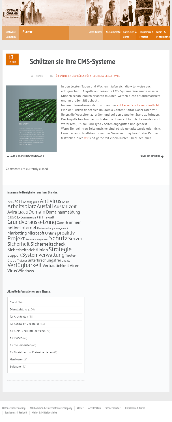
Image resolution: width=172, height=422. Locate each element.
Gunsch (62, 223)
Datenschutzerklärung (14, 408)
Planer (80, 408)
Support (14, 255)
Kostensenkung (45, 228)
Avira (12, 212)
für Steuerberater (96, 76)
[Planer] (52, 13)
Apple (65, 202)
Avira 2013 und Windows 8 (27, 156)
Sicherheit (18, 244)
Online (50, 233)
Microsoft (36, 233)
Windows (25, 271)
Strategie (60, 250)
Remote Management (37, 239)
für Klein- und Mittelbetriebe (27, 331)
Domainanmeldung (63, 212)
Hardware (16, 360)
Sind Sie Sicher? (150, 156)
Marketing (17, 233)
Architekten (94, 408)
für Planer (16, 338)
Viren (75, 266)
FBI (39, 218)
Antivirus (50, 201)
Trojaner (22, 261)
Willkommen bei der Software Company (51, 408)
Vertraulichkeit (56, 266)
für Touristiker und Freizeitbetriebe (31, 352)
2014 (18, 202)
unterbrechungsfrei (44, 260)
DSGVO (11, 218)
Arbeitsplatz (21, 206)
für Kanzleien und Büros (69, 76)
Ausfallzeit (65, 207)
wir (86, 138)
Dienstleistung (19, 310)
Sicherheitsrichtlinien (27, 250)
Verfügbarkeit (24, 266)
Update (66, 261)
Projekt (16, 239)
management (61, 228)
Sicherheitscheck (48, 244)
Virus (12, 271)
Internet (28, 228)
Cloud (23, 212)
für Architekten (19, 317)
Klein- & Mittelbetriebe (44, 413)
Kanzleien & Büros (135, 408)
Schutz (58, 239)
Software (114, 76)
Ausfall (45, 206)
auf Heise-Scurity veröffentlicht (138, 105)
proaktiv (66, 233)
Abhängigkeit (31, 202)
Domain (36, 212)
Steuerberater (112, 408)
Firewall (48, 217)
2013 (10, 202)
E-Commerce (26, 217)
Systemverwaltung (43, 255)
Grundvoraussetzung (31, 222)
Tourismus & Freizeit (16, 413)
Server (75, 239)
